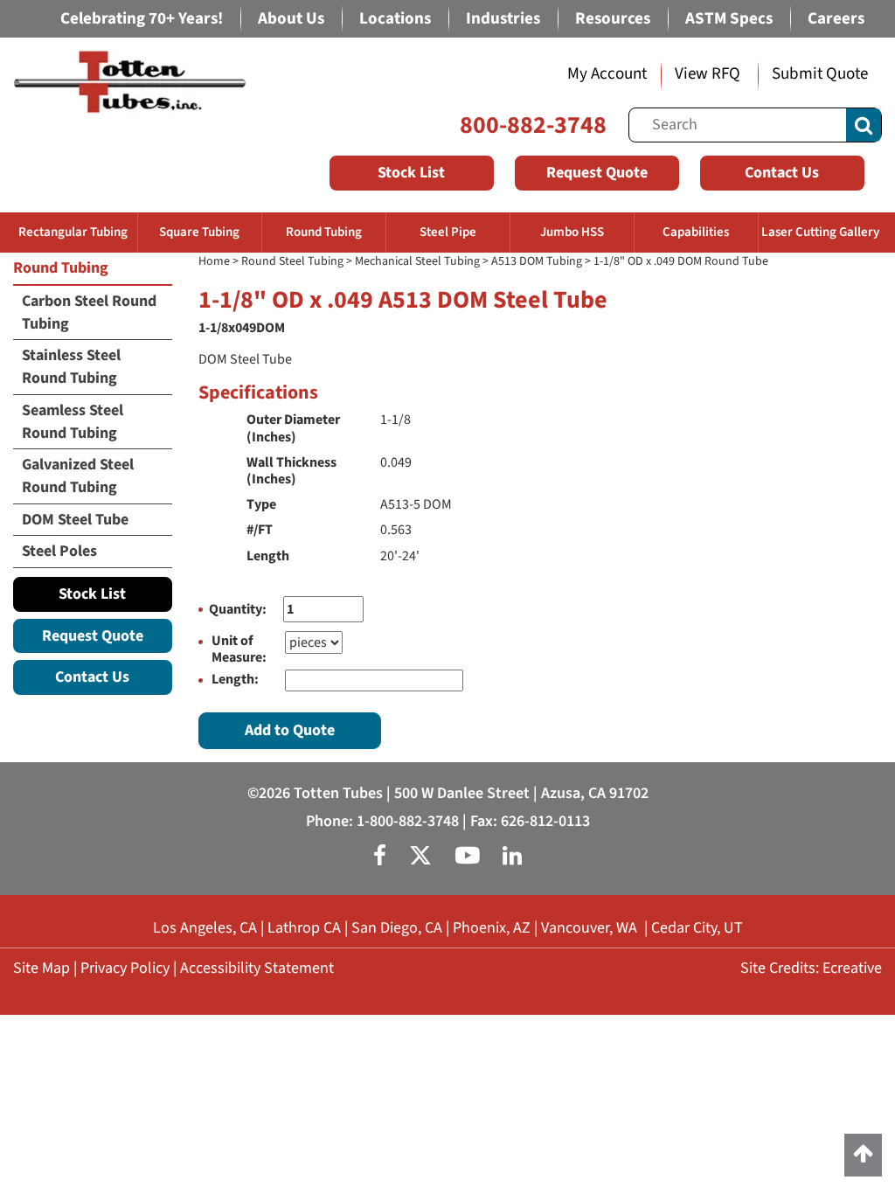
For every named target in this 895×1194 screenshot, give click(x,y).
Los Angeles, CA (205, 928)
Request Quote (597, 173)
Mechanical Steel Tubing (417, 261)
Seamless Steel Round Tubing (72, 421)
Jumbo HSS (572, 232)
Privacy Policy (125, 968)
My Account (607, 74)
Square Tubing (199, 232)
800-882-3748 (533, 125)
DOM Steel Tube (75, 520)
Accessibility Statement (257, 968)
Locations (395, 19)
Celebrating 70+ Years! (141, 19)
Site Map (41, 968)
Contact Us (782, 173)
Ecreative (852, 968)
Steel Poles (59, 551)
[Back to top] (863, 1155)
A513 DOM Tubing (536, 261)
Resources (612, 19)
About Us (291, 19)
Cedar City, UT (697, 928)
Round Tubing (324, 232)
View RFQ (707, 74)
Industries (503, 19)
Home (214, 261)
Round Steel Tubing (292, 261)
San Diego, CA (396, 928)
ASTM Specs (729, 19)
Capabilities (696, 232)
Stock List (411, 173)
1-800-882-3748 (408, 821)
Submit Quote (820, 74)
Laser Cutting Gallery (820, 232)
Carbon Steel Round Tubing (89, 312)
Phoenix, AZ (492, 928)
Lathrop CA (304, 928)
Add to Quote (290, 730)
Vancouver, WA (589, 928)
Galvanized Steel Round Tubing (78, 476)
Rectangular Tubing (73, 232)
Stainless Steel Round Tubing (71, 366)
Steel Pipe (448, 232)
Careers (836, 19)
